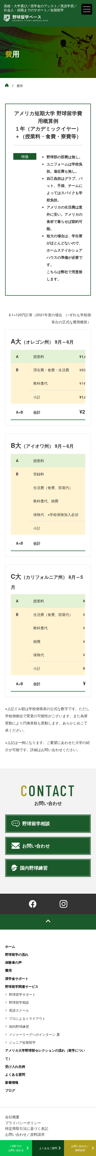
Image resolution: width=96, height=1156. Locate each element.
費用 (8, 970)
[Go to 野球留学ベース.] (7, 85)
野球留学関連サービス (21, 986)
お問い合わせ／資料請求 (80, 1148)
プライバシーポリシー (23, 1122)
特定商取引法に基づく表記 (26, 1128)
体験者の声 (13, 962)
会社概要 (12, 1116)
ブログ (10, 1090)
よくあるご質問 (48, 1148)
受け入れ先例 (15, 1066)
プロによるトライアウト (27, 1018)
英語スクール (19, 1010)
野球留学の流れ (16, 954)
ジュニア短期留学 (22, 1042)
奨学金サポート (16, 978)
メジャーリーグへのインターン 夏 (34, 1034)
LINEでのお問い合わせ (16, 1148)
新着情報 (11, 1082)
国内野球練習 (19, 1026)
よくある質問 (15, 1074)
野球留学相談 (19, 1002)
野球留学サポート (22, 994)
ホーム (10, 946)
